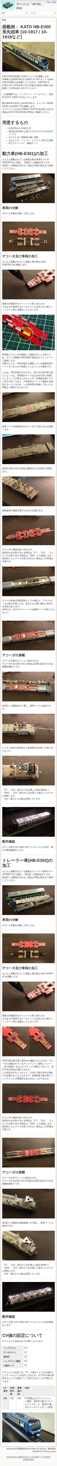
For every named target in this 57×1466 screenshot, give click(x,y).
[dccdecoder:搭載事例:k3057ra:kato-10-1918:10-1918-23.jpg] (28, 1041)
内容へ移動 (51, 2)
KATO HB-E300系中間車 (20, 112)
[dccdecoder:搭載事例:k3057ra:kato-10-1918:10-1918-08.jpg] (28, 581)
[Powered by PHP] (23, 1457)
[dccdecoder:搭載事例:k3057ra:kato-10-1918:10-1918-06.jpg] (28, 491)
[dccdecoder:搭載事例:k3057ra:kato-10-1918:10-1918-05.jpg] (28, 449)
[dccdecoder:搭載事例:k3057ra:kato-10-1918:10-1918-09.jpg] (28, 635)
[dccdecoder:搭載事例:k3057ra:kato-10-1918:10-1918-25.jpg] (28, 1152)
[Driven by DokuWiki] (28, 1459)
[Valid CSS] (45, 1457)
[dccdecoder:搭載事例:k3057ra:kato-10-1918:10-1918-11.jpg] (28, 728)
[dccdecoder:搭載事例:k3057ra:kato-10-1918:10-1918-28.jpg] (28, 1297)
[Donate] (11, 1457)
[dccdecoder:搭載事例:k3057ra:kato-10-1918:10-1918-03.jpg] (28, 284)
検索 (26, 13)
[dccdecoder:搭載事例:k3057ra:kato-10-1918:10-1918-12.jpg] (28, 770)
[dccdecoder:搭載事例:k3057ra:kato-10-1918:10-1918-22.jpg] (28, 948)
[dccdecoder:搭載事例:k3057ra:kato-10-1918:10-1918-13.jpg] (28, 822)
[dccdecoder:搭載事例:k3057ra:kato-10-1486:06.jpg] (28, 332)
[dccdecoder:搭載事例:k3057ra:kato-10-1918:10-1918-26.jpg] (28, 1203)
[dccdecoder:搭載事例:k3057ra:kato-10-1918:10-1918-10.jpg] (28, 686)
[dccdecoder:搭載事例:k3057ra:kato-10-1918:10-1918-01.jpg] (28, 188)
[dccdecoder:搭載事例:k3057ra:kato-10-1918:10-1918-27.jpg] (28, 1245)
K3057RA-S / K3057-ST (20, 128)
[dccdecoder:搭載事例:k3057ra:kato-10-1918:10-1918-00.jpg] (28, 56)
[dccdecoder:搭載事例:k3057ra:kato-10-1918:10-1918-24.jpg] (28, 1098)
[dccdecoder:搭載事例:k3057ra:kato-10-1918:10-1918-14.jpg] (28, 1427)
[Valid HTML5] (34, 1457)
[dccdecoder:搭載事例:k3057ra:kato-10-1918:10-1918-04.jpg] (28, 407)
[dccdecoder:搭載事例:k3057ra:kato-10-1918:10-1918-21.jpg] (28, 900)
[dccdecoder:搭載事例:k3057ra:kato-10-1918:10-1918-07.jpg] (28, 530)
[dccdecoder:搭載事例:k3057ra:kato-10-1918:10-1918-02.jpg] (28, 236)
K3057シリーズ (28, 76)
